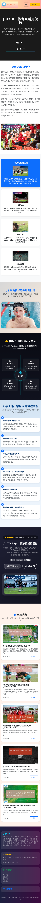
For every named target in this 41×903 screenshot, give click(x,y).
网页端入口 (21, 43)
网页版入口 (30, 566)
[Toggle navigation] (26, 5)
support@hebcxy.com (12, 862)
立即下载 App (12, 566)
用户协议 (5, 879)
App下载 (5, 873)
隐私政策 (5, 877)
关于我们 (5, 875)
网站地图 (5, 881)
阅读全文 (34, 657)
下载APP (21, 49)
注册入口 (36, 5)
